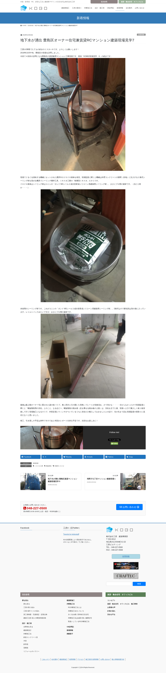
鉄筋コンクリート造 (30, 637)
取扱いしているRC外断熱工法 (78, 621)
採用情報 (126, 556)
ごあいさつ (46, 659)
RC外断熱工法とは (74, 607)
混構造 (25, 648)
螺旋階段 (48, 466)
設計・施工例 (27, 623)
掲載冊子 (70, 634)
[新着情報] (33, 481)
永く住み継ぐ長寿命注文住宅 (78, 614)
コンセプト (111, 600)
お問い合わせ (105, 659)
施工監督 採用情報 (92, 659)
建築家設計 (27, 630)
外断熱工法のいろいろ (76, 611)
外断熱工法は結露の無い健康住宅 (80, 618)
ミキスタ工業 (39, 466)
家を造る (25, 600)
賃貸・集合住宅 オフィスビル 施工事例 (122, 604)
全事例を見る (28, 627)
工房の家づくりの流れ (31, 611)
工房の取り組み (29, 607)
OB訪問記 (70, 627)
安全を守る (111, 614)
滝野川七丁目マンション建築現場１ (101, 479)
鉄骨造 (25, 644)
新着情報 (141, 35)
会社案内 (54, 659)
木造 (25, 641)
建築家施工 (71, 600)
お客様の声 (111, 607)
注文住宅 (104, 2)
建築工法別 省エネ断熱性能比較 (34, 618)
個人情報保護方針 (118, 659)
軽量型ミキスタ (59, 466)
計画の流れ (111, 611)
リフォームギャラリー (31, 651)
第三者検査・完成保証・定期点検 (35, 614)
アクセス (80, 659)
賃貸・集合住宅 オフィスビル (132, 2)
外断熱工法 (27, 634)
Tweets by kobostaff (71, 534)
